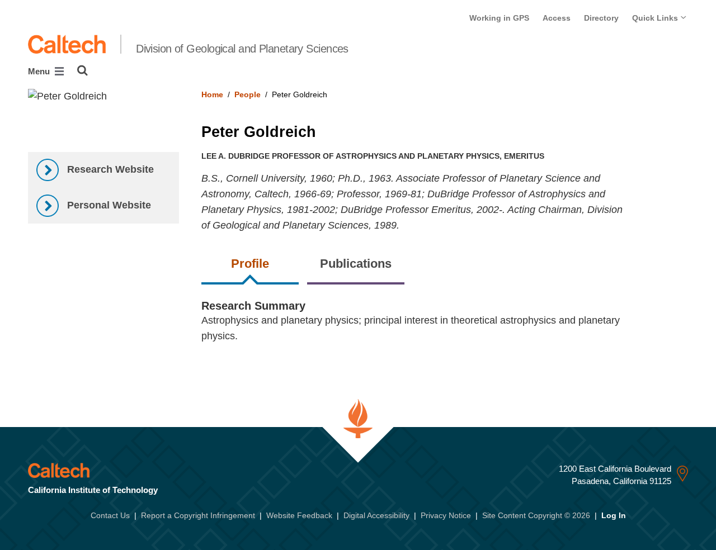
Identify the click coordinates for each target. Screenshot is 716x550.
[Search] (82, 70)
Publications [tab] (356, 264)
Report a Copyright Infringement (198, 515)
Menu (40, 71)
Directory (601, 17)
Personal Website (107, 205)
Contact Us (110, 515)
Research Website (109, 169)
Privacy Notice (446, 515)
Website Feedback (299, 515)
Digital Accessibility (376, 515)
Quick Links (656, 17)
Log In (613, 515)
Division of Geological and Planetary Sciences (242, 48)
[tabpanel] (445, 328)
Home (212, 94)
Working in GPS (499, 17)
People (247, 94)
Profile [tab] (250, 264)
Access (557, 17)
